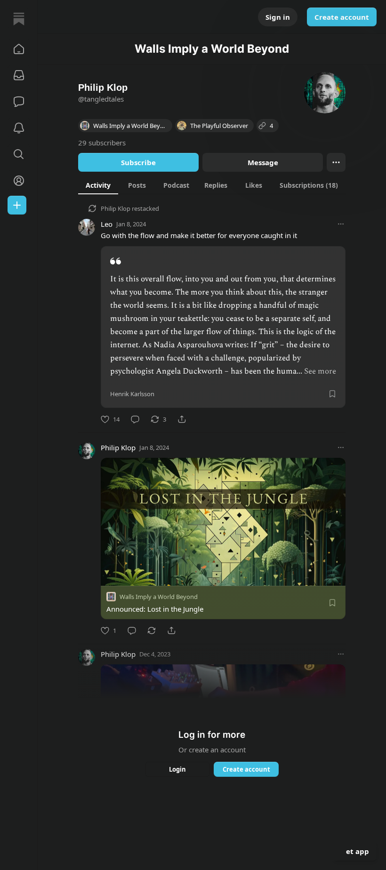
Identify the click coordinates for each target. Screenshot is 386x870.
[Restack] (152, 630)
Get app (355, 851)
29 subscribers (102, 142)
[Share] (182, 419)
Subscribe (138, 162)
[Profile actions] (336, 162)
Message (263, 162)
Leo (107, 224)
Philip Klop (115, 208)
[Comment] (135, 419)
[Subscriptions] (19, 75)
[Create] (17, 205)
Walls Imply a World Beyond (159, 596)
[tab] (98, 185)
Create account (341, 17)
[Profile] (19, 180)
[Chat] (19, 101)
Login (177, 769)
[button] (19, 49)
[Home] (19, 19)
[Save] (332, 393)
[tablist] (212, 185)
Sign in (277, 17)
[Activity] (19, 128)
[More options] (340, 223)
